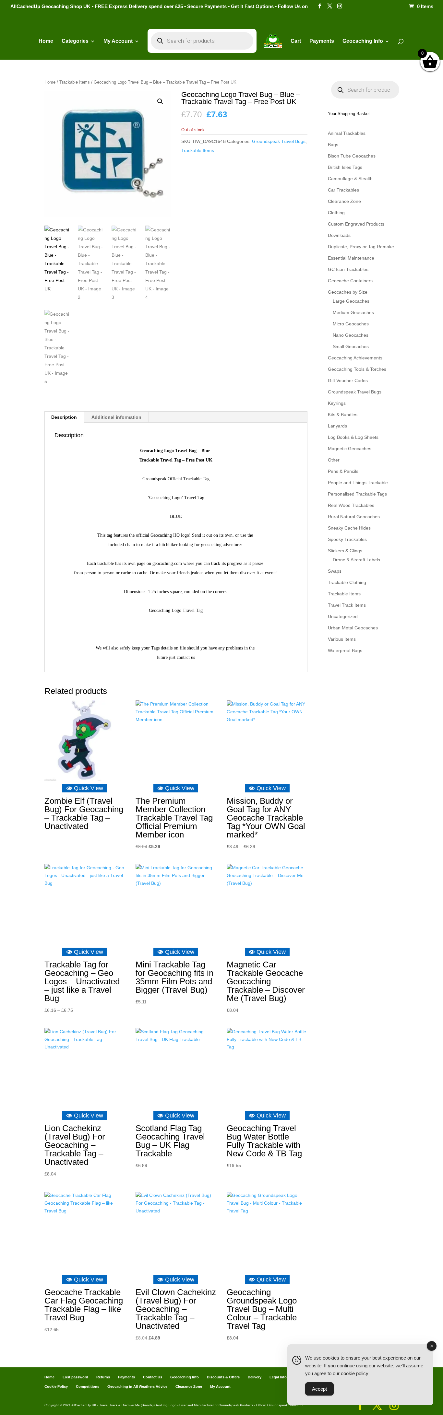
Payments (321, 41)
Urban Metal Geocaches (353, 627)
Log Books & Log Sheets (353, 437)
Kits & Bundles (342, 414)
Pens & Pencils (343, 471)
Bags (333, 144)
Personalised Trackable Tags (357, 494)
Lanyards (337, 425)
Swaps (334, 571)
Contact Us (152, 1377)
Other (334, 459)
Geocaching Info (184, 1377)
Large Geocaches (351, 301)
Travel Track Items (347, 605)
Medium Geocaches (353, 312)
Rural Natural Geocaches (354, 516)
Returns (103, 1377)
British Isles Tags (345, 167)
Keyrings (337, 403)
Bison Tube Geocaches (352, 155)
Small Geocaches (351, 346)
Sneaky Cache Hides (349, 528)
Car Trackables (343, 190)
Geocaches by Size (347, 292)
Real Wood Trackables (351, 505)
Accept (319, 1389)
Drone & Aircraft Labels (356, 559)
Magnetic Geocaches (349, 448)
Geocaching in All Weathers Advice (137, 1386)
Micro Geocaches (351, 323)
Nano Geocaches (350, 335)
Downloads (339, 235)
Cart (296, 41)
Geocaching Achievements (355, 357)
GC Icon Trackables (348, 269)
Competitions (87, 1386)
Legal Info (278, 1377)
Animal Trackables (346, 133)
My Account (118, 41)
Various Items (342, 639)
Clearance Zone (344, 201)
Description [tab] (64, 417)
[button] (160, 101)
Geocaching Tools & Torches (357, 369)
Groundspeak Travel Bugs (278, 141)
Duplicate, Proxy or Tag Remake (361, 246)
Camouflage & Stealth (350, 178)
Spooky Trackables (347, 539)
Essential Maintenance (351, 258)
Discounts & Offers (223, 1377)
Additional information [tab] (116, 417)
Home (46, 41)
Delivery (254, 1377)
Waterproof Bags (345, 650)
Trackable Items (74, 82)
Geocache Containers (350, 280)
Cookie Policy (56, 1386)
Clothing (336, 212)
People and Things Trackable (358, 482)
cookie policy (354, 1373)
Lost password (75, 1377)
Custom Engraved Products (356, 224)
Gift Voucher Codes (348, 380)
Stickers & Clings (345, 550)
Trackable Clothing (347, 582)
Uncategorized (343, 616)
